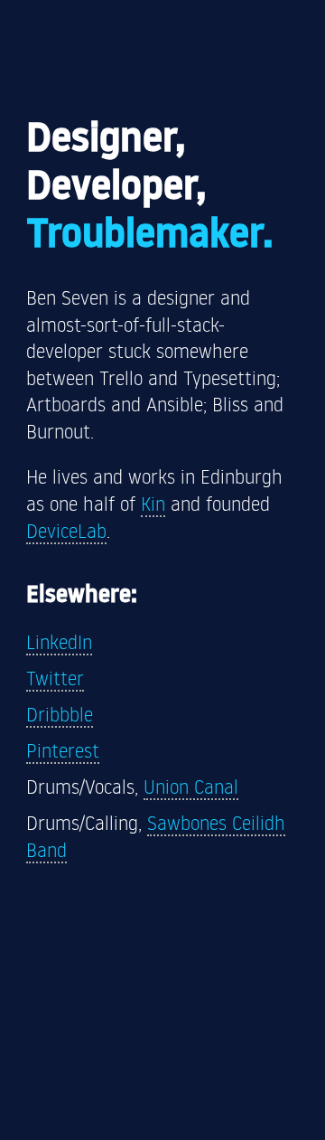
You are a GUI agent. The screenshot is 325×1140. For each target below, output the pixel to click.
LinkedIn (59, 641)
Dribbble (59, 714)
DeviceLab (66, 530)
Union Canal (191, 786)
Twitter (55, 677)
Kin (153, 503)
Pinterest (62, 750)
